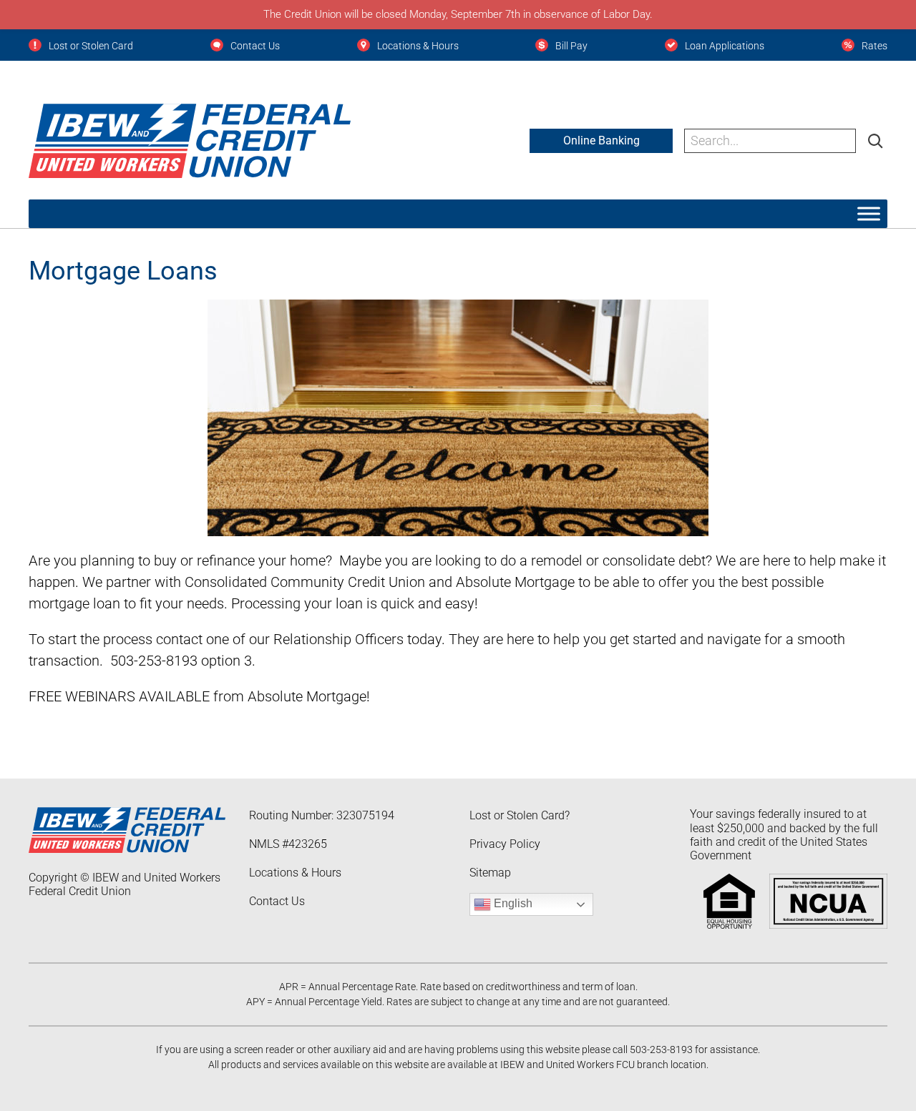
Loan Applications (724, 45)
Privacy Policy (504, 844)
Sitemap (490, 872)
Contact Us (255, 45)
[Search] (875, 141)
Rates (874, 45)
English (511, 904)
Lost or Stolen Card (91, 45)
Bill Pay (571, 45)
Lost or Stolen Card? (519, 815)
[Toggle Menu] (868, 213)
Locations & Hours (418, 45)
